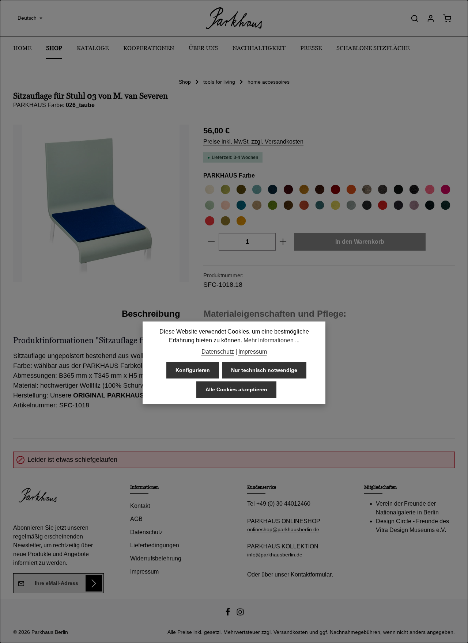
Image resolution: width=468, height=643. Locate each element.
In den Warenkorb (359, 242)
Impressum (144, 571)
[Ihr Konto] (430, 18)
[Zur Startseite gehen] (234, 18)
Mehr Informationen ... (271, 340)
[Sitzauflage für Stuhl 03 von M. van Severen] (101, 203)
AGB (136, 519)
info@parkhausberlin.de (274, 555)
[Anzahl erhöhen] (283, 242)
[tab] (151, 314)
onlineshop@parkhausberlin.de (283, 529)
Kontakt (140, 506)
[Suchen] (414, 18)
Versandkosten (290, 632)
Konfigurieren (193, 370)
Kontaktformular (311, 574)
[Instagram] (240, 614)
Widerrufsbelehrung (155, 558)
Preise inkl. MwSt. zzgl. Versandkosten (253, 141)
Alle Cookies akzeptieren (236, 389)
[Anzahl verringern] (211, 242)
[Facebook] (228, 614)
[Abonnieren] (94, 583)
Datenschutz (146, 532)
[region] (101, 203)
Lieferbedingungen (154, 545)
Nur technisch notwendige (264, 370)
